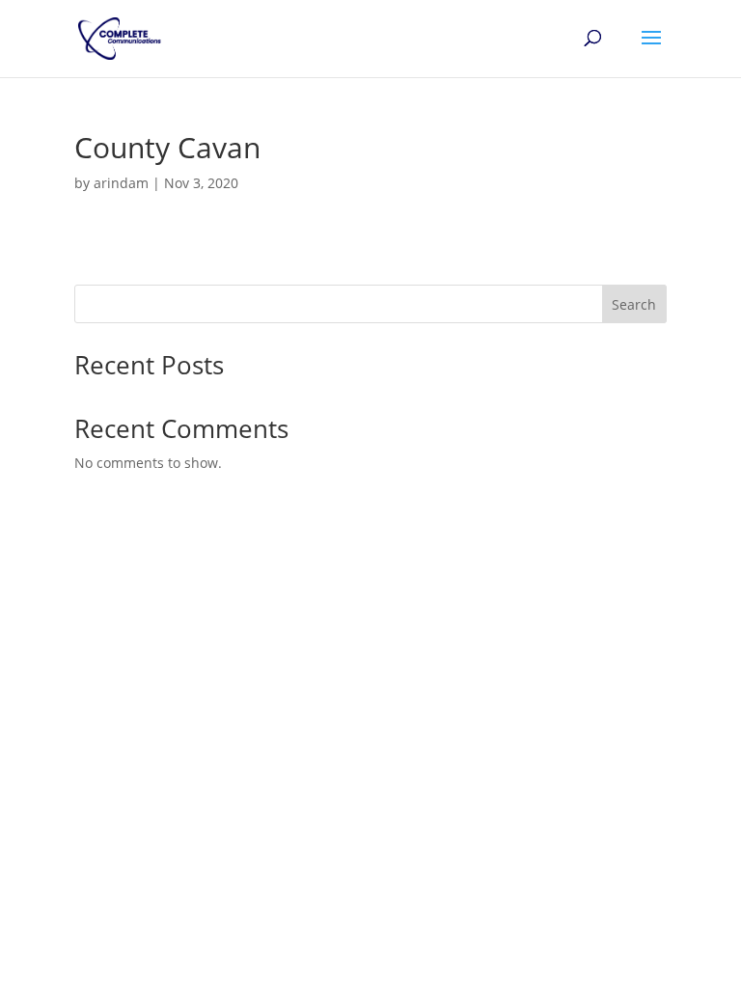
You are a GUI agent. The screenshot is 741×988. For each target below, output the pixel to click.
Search (634, 304)
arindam (121, 183)
